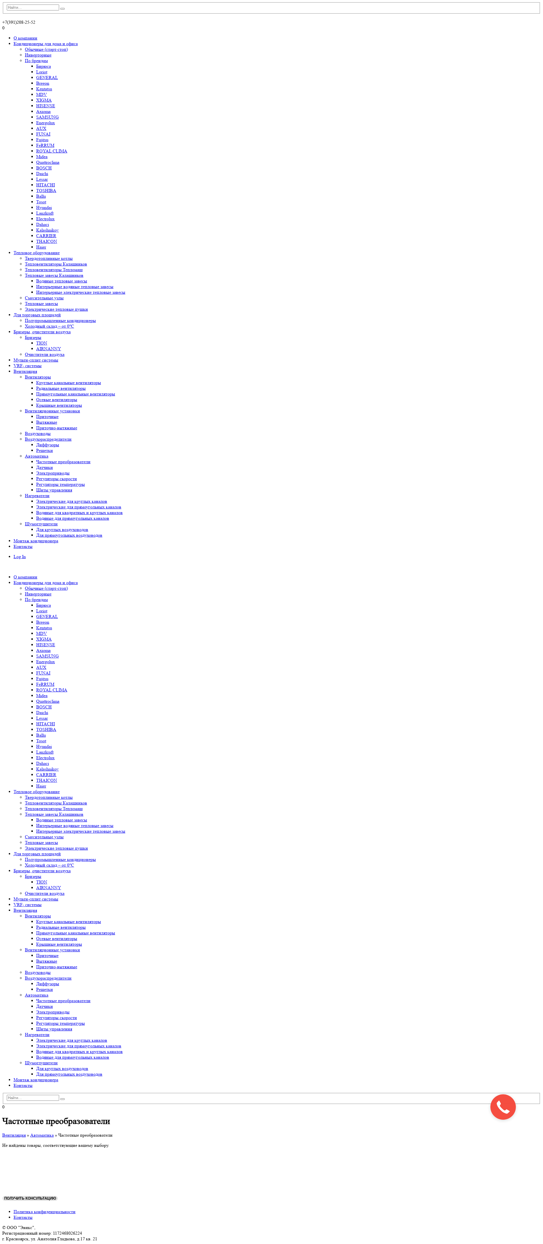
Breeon (42, 83)
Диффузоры (47, 444)
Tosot (41, 202)
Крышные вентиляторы (59, 405)
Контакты (23, 546)
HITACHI (45, 185)
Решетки (44, 450)
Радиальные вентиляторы (61, 388)
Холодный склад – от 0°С (49, 326)
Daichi (42, 173)
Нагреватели (37, 495)
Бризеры (33, 337)
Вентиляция (25, 371)
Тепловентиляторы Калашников (56, 264)
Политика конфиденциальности (45, 1211)
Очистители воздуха (44, 354)
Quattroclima (47, 162)
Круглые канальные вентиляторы (68, 382)
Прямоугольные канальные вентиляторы (75, 394)
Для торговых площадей (37, 314)
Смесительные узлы (44, 298)
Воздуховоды (38, 433)
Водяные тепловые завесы (61, 281)
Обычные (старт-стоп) (46, 49)
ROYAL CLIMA (51, 151)
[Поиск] (62, 9)
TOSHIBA (46, 190)
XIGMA (44, 100)
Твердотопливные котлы (49, 258)
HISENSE (45, 105)
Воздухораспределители (48, 439)
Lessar (42, 179)
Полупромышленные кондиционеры (60, 320)
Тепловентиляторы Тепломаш (54, 269)
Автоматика (36, 456)
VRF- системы (28, 365)
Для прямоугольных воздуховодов (69, 535)
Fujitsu (42, 139)
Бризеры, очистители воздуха (42, 331)
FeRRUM (45, 145)
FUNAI (43, 134)
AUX (41, 128)
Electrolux (45, 218)
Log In (20, 556)
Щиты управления (54, 490)
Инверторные (38, 55)
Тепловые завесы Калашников (54, 275)
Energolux (45, 122)
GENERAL (47, 77)
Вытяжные (46, 422)
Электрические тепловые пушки (56, 309)
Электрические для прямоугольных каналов (78, 507)
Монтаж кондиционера (36, 540)
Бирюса (43, 66)
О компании (25, 38)
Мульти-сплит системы (36, 360)
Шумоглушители (41, 524)
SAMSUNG (47, 117)
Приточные (47, 416)
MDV (41, 94)
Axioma (43, 111)
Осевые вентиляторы (56, 399)
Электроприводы (53, 473)
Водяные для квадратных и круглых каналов (79, 512)
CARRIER (46, 235)
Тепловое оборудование (37, 252)
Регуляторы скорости (56, 478)
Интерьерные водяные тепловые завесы (74, 286)
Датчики (44, 467)
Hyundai (44, 207)
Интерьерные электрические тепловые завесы (80, 292)
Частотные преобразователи (63, 461)
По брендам (36, 60)
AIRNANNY (48, 348)
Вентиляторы (38, 377)
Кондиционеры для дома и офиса (46, 43)
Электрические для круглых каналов (71, 501)
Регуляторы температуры (60, 484)
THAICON (46, 241)
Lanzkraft (44, 213)
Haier (41, 247)
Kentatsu (44, 89)
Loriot (41, 72)
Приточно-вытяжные (56, 427)
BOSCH (44, 168)
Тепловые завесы (41, 303)
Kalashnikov (47, 230)
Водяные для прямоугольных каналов (72, 518)
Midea (42, 156)
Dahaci (42, 224)
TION (41, 343)
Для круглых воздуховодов (62, 529)
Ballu (41, 196)
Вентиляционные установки (52, 411)
